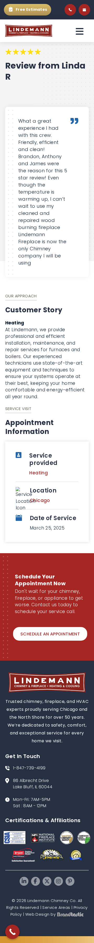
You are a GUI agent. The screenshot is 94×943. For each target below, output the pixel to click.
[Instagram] (58, 881)
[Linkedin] (24, 881)
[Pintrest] (70, 881)
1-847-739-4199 (29, 768)
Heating (38, 473)
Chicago (40, 500)
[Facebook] (35, 881)
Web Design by (40, 914)
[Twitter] (47, 881)
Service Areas (56, 907)
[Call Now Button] (12, 932)
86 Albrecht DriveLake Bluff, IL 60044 (32, 784)
